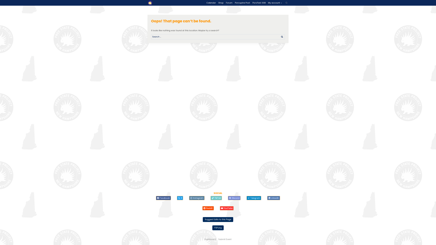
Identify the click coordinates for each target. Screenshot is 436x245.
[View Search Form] (286, 3)
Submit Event (225, 239)
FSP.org (218, 227)
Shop (221, 2)
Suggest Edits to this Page (218, 219)
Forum (229, 2)
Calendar (211, 2)
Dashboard (210, 239)
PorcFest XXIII (259, 2)
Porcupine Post (242, 2)
